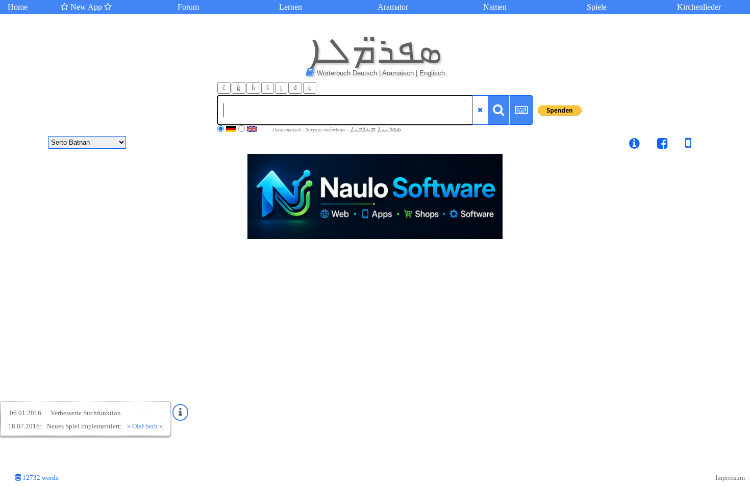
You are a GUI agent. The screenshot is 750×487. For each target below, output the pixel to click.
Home (18, 7)
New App (86, 7)
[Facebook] (662, 145)
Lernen (290, 7)
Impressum (730, 477)
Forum (188, 7)
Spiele (597, 7)
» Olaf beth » (145, 426)
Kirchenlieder (699, 7)
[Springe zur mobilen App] (680, 145)
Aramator (393, 7)
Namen (495, 7)
